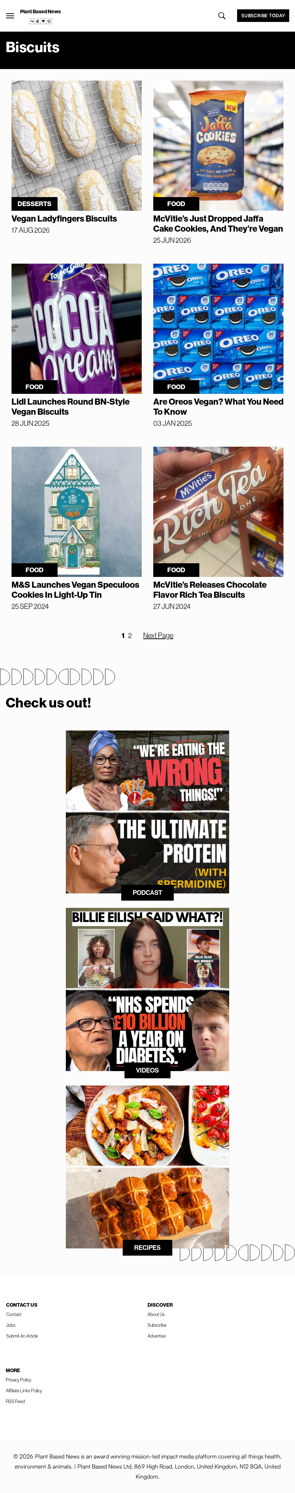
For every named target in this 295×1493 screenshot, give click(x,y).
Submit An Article (22, 1336)
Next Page (158, 635)
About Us (156, 1314)
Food (176, 204)
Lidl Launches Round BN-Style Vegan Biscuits (71, 407)
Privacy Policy (18, 1380)
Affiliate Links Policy (24, 1390)
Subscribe (157, 1325)
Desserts (34, 204)
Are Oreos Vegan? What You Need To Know (218, 407)
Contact (14, 1314)
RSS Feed (15, 1401)
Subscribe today (263, 15)
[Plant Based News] (10, 16)
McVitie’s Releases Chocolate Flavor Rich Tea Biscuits (210, 590)
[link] (40, 21)
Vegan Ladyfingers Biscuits (64, 219)
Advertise (157, 1336)
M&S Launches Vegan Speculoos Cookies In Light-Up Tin (75, 590)
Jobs (10, 1325)
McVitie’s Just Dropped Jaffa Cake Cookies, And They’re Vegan (218, 224)
